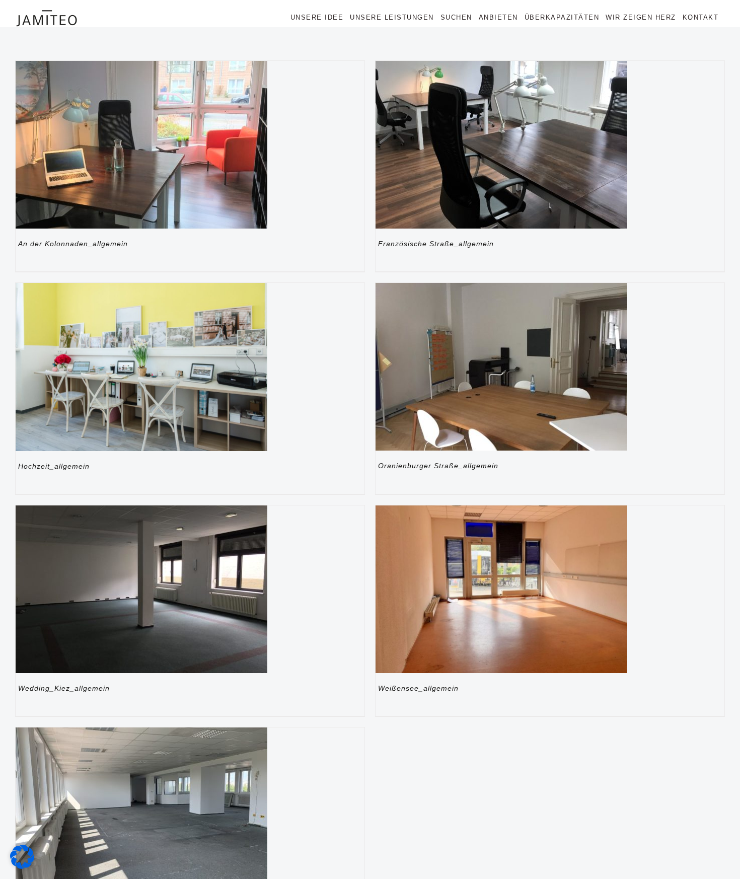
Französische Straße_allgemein (436, 244)
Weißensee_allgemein (418, 688)
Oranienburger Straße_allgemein (438, 466)
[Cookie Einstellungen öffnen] (22, 866)
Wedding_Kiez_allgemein (64, 688)
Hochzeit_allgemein (54, 466)
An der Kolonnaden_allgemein (73, 244)
